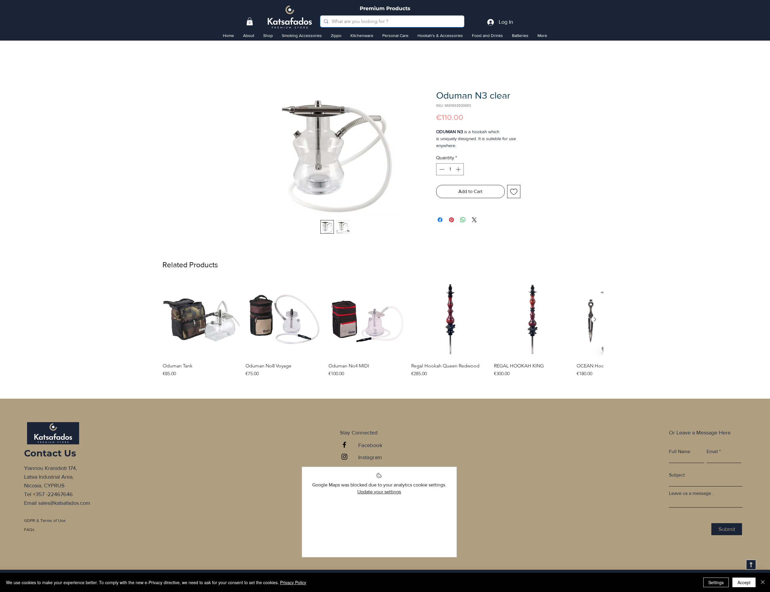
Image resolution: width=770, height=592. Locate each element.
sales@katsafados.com (64, 507)
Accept (744, 582)
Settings (716, 582)
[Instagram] (344, 461)
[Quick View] (201, 324)
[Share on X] (474, 228)
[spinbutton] (449, 177)
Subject (677, 479)
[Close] (762, 582)
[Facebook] (344, 449)
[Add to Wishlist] (513, 199)
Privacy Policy (293, 582)
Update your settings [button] (379, 495)
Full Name (679, 456)
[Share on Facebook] (440, 228)
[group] (382, 336)
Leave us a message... (692, 497)
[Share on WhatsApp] (463, 228)
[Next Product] (595, 323)
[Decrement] (441, 177)
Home (256, 69)
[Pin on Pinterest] (451, 228)
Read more (446, 153)
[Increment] (458, 177)
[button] (249, 21)
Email (712, 456)
